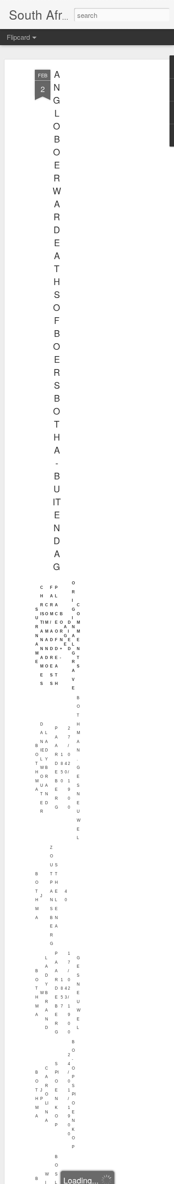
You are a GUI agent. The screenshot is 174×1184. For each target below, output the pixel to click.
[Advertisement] (97, 210)
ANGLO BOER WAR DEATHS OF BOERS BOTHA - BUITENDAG (57, 320)
